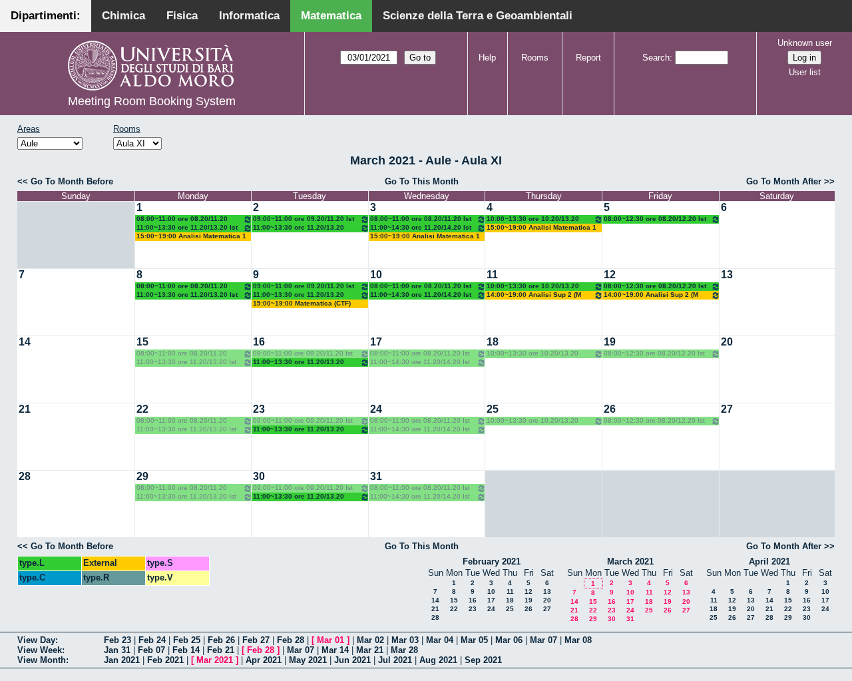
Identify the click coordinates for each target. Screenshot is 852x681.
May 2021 (308, 660)
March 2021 (630, 562)
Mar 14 (335, 650)
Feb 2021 (165, 660)
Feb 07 (151, 650)
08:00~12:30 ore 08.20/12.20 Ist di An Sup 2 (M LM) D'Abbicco (655, 219)
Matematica (331, 15)
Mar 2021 (214, 660)
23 (259, 409)
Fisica (182, 15)
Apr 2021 (264, 660)
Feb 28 (290, 640)
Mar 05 (474, 640)
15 (142, 341)
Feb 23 (117, 640)
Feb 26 (221, 640)
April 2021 (769, 562)
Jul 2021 (395, 660)
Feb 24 (152, 640)
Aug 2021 (438, 660)
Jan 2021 (122, 660)
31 (376, 476)
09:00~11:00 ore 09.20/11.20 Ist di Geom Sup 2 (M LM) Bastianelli (303, 219)
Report (588, 58)
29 (142, 476)
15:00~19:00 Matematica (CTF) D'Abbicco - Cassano (302, 304)
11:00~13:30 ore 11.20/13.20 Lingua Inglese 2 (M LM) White (301, 228)
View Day (36, 640)
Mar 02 (370, 640)
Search (656, 58)
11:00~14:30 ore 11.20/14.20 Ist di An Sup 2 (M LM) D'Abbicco (420, 228)
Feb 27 (256, 640)
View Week (39, 650)
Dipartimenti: (46, 15)
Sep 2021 (483, 660)
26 (610, 409)
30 (259, 476)
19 (610, 341)
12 (610, 274)
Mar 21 (369, 650)
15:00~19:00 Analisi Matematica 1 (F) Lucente (191, 236)
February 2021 (492, 562)
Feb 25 (186, 640)
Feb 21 (220, 650)
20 (727, 341)
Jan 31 (117, 650)
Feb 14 (186, 650)
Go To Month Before (72, 181)
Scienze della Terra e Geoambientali (477, 15)
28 (25, 476)
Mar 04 (439, 640)
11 (492, 274)
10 (376, 274)
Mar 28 (404, 650)
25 (493, 409)
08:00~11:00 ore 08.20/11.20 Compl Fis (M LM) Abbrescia (182, 219)
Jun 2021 (352, 660)
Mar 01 (330, 640)
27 (727, 409)
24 (376, 409)
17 (376, 341)
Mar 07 (543, 640)
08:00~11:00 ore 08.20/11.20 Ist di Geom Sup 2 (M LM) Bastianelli (420, 219)
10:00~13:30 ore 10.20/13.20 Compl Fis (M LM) (533, 219)
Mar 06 (509, 640)
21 (25, 409)
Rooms (534, 58)
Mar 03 (405, 640)
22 (142, 409)
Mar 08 (578, 640)
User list (805, 72)
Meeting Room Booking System (152, 101)
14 (25, 341)
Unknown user (804, 43)
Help (487, 58)
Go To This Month (422, 181)
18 (493, 341)
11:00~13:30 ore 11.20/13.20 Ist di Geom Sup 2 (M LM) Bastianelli (187, 228)
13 (727, 274)
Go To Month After (783, 181)
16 (259, 341)
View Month (41, 660)
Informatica (249, 15)
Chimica (123, 15)
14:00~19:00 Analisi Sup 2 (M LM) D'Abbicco (534, 295)
